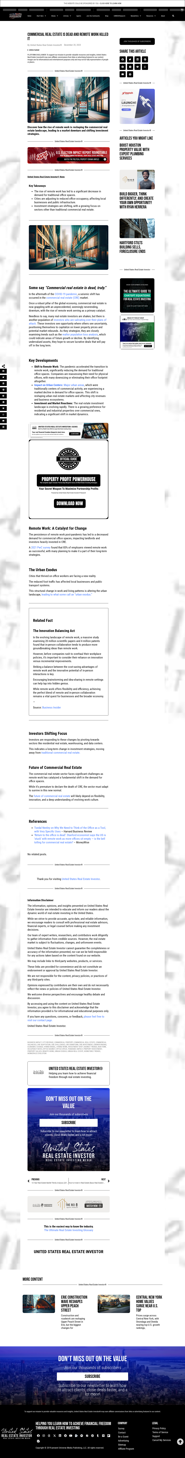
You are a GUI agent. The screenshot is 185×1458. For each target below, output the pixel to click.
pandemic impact (75, 1049)
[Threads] (49, 1435)
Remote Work (48, 1051)
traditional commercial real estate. (60, 752)
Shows (53, 16)
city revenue (47, 1042)
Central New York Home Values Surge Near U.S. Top (149, 1304)
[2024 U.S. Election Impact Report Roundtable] (68, 162)
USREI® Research (119, 16)
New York (102, 1047)
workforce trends (92, 1051)
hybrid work (61, 1047)
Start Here (40, 16)
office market (49, 1049)
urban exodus (61, 1051)
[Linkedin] (60, 1435)
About (163, 16)
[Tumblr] (98, 1435)
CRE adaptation (44, 1044)
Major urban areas (59, 385)
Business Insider (51, 707)
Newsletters (135, 16)
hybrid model (50, 1047)
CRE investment (86, 1044)
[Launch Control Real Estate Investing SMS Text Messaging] (137, 123)
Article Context (34, 50)
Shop (106, 16)
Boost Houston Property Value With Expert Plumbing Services (134, 152)
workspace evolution (36, 1053)
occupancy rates (34, 1049)
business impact (34, 1042)
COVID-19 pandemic (66, 294)
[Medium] (103, 1435)
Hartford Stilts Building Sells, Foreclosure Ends (132, 247)
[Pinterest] (92, 1435)
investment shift (75, 1047)
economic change (35, 1047)
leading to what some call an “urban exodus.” (67, 594)
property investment (93, 1049)
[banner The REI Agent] (68, 1211)
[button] (173, 16)
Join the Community (93, 16)
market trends (90, 1047)
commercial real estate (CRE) (62, 297)
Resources (149, 16)
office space (61, 1049)
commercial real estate (84, 1042)
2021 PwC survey (40, 547)
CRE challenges (58, 1044)
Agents (78, 16)
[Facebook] (38, 1435)
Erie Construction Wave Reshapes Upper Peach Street (74, 1304)
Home (29, 16)
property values (34, 1051)
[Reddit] (65, 1435)
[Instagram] (43, 1435)
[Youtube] (71, 1435)
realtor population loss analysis (80, 334)
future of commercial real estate (52, 796)
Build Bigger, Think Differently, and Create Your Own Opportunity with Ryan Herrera (137, 201)
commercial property (63, 1042)
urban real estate (75, 1051)
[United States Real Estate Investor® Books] (68, 437)
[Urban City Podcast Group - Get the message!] (137, 348)
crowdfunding (100, 1044)
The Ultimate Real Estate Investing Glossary (68, 1230)
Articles (66, 16)
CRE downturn (72, 1044)
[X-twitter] (54, 1435)
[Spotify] (81, 1435)
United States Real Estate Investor (81, 879)
